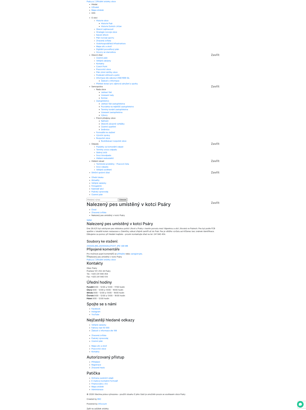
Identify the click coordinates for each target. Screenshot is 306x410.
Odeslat (122, 199)
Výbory (104, 115)
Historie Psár (107, 23)
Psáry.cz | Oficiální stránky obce (101, 1)
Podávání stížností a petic (108, 75)
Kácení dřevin (102, 35)
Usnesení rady (107, 95)
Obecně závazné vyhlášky (113, 124)
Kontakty (100, 63)
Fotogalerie (96, 186)
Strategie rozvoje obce (106, 32)
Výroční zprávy (103, 135)
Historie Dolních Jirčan (111, 26)
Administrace (97, 389)
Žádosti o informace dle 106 (104, 330)
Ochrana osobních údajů (102, 378)
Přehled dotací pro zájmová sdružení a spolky (117, 83)
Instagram (95, 311)
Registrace (96, 365)
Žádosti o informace (110, 81)
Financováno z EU (99, 384)
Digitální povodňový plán (107, 49)
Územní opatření (108, 126)
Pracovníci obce (103, 69)
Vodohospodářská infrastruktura (111, 43)
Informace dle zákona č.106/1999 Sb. (113, 78)
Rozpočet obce (103, 138)
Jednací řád (106, 92)
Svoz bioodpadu (103, 155)
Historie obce (102, 20)
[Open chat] (300, 404)
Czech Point (101, 66)
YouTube (95, 314)
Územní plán (101, 58)
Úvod (93, 209)
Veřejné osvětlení (104, 169)
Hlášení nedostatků (105, 158)
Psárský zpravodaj (99, 191)
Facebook (95, 309)
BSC (99, 399)
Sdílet (89, 220)
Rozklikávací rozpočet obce (113, 141)
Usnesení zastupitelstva (111, 112)
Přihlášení (95, 362)
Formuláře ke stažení (105, 132)
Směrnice (105, 129)
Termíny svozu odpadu (106, 149)
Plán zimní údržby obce (106, 72)
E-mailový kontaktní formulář (104, 381)
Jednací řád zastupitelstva (113, 103)
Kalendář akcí (97, 189)
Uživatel (95, 7)
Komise (104, 98)
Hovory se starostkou (106, 52)
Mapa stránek (97, 10)
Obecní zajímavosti (104, 29)
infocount (102, 404)
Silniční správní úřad (100, 172)
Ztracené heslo (98, 367)
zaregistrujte (136, 254)
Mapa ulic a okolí (104, 46)
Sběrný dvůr (101, 152)
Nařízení (104, 121)
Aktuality (95, 180)
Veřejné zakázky (103, 60)
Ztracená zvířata (103, 40)
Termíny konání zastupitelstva (114, 109)
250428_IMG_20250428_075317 (107, 246)
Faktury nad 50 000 (100, 327)
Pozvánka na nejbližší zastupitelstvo (117, 106)
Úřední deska (97, 177)
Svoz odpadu (102, 167)
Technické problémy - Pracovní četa (112, 164)
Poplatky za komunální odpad (109, 147)
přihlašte (121, 254)
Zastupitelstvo (102, 101)
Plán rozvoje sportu (105, 38)
